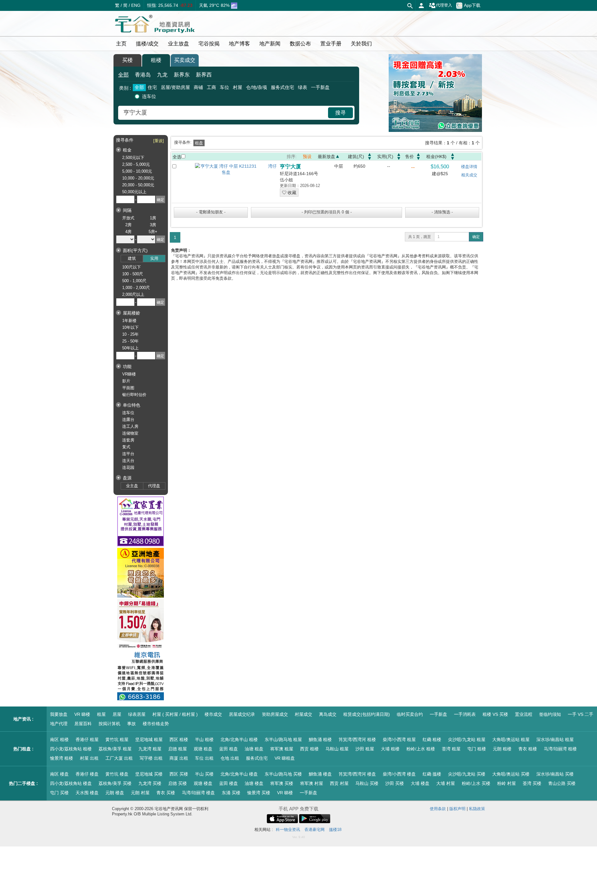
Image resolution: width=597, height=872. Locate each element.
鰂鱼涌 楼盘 (320, 774)
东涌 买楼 (231, 792)
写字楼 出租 (151, 758)
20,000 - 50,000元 (138, 185)
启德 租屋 (177, 748)
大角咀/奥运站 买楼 (511, 774)
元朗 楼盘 (114, 792)
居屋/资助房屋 (175, 87)
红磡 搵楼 (432, 774)
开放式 (128, 218)
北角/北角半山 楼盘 (239, 774)
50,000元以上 (134, 191)
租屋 (101, 714)
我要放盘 (58, 714)
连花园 (128, 467)
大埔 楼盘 (420, 783)
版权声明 (457, 808)
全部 (123, 75)
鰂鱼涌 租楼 (320, 739)
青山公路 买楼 (562, 783)
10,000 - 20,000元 (138, 178)
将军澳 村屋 (311, 783)
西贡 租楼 (309, 748)
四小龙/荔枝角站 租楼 (71, 748)
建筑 (132, 258)
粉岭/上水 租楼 (420, 748)
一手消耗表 (465, 714)
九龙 (162, 75)
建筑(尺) (356, 156)
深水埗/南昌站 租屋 (555, 739)
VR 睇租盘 (285, 758)
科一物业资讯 (288, 829)
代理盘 (154, 485)
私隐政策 (477, 808)
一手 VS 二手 (580, 714)
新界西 (204, 75)
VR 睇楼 (82, 714)
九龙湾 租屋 (149, 748)
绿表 (302, 87)
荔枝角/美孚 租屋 (115, 748)
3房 (153, 224)
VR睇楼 (129, 374)
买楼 (127, 60)
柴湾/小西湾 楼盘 (399, 774)
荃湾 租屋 (451, 748)
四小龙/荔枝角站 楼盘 (71, 783)
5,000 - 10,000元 (137, 171)
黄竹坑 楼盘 (116, 774)
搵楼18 (335, 829)
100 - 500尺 (132, 274)
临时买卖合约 (410, 714)
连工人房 (130, 426)
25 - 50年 (130, 341)
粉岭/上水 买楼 (476, 783)
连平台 (128, 453)
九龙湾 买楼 (149, 783)
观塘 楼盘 (203, 783)
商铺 (198, 87)
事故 (131, 723)
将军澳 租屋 (281, 748)
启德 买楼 (177, 783)
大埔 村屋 (445, 783)
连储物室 (130, 433)
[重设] (158, 140)
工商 (211, 87)
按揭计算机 (109, 723)
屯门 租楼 (476, 748)
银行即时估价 (134, 394)
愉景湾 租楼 (61, 758)
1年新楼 (129, 320)
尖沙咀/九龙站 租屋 (466, 739)
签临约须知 (550, 714)
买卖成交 (184, 60)
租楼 (156, 60)
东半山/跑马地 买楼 (283, 774)
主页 (121, 44)
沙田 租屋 (364, 748)
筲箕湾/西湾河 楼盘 (357, 774)
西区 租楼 (178, 739)
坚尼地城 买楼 (149, 774)
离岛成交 (327, 714)
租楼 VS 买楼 (495, 714)
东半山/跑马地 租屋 (283, 739)
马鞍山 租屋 (337, 748)
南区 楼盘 (59, 774)
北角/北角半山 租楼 (239, 739)
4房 (128, 231)
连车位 (149, 96)
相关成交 (469, 175)
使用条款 (438, 808)
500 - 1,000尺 (134, 280)
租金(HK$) (436, 156)
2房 (128, 224)
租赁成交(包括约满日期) (366, 714)
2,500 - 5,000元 (136, 164)
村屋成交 (303, 714)
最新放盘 (326, 156)
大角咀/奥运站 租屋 (511, 739)
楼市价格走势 (156, 723)
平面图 (128, 387)
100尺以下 (131, 267)
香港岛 (143, 75)
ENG (136, 5)
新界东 (182, 75)
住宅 (152, 87)
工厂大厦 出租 (119, 758)
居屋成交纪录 (242, 714)
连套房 (128, 440)
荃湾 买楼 (532, 783)
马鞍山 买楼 (366, 783)
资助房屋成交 (275, 714)
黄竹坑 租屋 (116, 739)
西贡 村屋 (339, 783)
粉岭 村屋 (506, 783)
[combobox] (224, 113)
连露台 (128, 419)
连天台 (128, 460)
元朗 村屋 (140, 792)
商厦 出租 (178, 758)
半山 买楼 (204, 774)
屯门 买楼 (59, 792)
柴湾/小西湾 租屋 (399, 739)
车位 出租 (204, 758)
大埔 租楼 (390, 748)
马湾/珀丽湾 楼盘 (198, 792)
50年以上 (130, 348)
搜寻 (340, 113)
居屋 (117, 714)
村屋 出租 (89, 758)
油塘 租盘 (254, 748)
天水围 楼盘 (87, 792)
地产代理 (58, 723)
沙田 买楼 (394, 783)
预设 (307, 156)
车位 (224, 87)
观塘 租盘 (203, 748)
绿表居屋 (137, 714)
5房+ (153, 231)
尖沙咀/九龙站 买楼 (466, 774)
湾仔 (272, 166)
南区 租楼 (59, 739)
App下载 (472, 4)
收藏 (291, 192)
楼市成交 (213, 714)
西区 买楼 (178, 774)
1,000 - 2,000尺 (136, 287)
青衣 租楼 (527, 748)
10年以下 (130, 327)
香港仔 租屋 (87, 739)
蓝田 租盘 (228, 748)
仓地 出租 (229, 758)
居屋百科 (83, 723)
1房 (153, 218)
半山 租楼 (204, 739)
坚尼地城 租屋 (149, 739)
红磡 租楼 (432, 739)
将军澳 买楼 (281, 783)
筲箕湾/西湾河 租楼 (357, 739)
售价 (409, 156)
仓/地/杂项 (256, 87)
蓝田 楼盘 (228, 783)
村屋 (237, 87)
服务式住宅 (282, 87)
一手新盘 (320, 87)
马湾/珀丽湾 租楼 (560, 748)
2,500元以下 (133, 157)
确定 (476, 237)
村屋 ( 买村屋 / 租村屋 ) (175, 714)
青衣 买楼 (165, 792)
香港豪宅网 (314, 829)
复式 (126, 447)
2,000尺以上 (133, 294)
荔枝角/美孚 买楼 (115, 783)
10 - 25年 (130, 334)
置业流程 (523, 714)
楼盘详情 (469, 166)
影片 (126, 381)
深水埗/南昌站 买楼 (555, 774)
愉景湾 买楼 (258, 792)
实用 (154, 258)
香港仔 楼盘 (87, 774)
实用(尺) (385, 156)
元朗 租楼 (502, 748)
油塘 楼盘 (254, 783)
